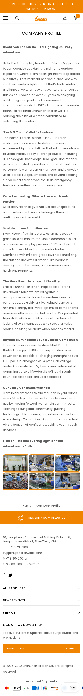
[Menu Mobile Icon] (5, 18)
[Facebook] (4, 575)
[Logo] (41, 18)
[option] (41, 517)
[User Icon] (65, 18)
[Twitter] (10, 575)
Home (27, 506)
